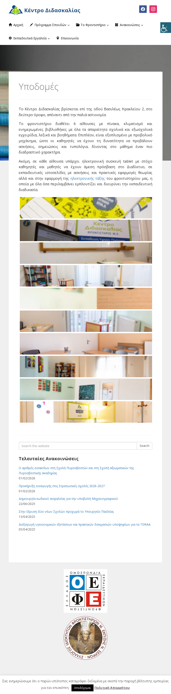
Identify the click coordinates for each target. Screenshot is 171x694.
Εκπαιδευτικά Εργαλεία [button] (29, 38)
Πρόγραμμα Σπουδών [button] (50, 25)
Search (144, 446)
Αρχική (17, 25)
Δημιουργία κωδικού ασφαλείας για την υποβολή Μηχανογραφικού (68, 498)
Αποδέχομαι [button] (82, 688)
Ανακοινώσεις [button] (130, 25)
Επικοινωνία (69, 38)
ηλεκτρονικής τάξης (87, 178)
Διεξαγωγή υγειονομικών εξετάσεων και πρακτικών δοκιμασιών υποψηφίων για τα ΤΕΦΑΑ (85, 524)
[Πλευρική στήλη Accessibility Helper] (165, 27)
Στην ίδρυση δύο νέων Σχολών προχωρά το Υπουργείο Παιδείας (66, 511)
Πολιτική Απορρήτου (112, 687)
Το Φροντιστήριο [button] (93, 25)
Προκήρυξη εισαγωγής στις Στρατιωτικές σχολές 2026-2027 (62, 486)
